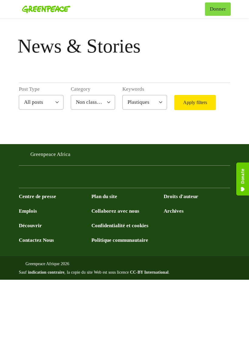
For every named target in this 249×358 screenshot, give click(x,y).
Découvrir (30, 225)
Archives (174, 211)
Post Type (29, 89)
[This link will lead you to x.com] (22, 178)
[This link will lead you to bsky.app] (71, 178)
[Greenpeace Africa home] (46, 9)
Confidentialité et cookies (119, 225)
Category (80, 89)
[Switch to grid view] (224, 102)
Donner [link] (218, 9)
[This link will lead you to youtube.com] (34, 178)
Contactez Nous (36, 240)
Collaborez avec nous (115, 211)
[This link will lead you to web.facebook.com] (46, 178)
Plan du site (104, 196)
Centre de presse (37, 196)
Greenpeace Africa (50, 154)
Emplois (28, 211)
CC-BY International (149, 272)
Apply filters (195, 102)
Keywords (133, 89)
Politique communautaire (119, 240)
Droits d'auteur (181, 196)
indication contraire (46, 272)
